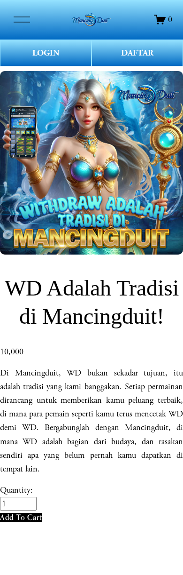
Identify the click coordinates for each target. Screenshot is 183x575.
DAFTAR (137, 53)
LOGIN (46, 53)
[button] (21, 517)
